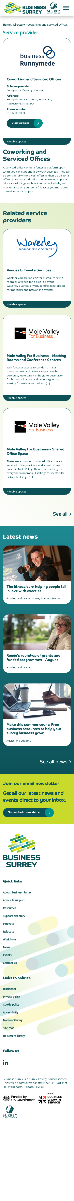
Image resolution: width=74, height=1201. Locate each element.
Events (7, 955)
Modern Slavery (12, 1020)
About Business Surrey (17, 892)
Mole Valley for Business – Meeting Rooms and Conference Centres (36, 357)
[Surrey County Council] (10, 1111)
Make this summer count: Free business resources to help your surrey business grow (34, 728)
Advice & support (14, 900)
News (6, 947)
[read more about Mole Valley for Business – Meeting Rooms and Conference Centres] (37, 332)
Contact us (10, 963)
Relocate (8, 931)
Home (7, 24)
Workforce (9, 939)
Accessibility (10, 1012)
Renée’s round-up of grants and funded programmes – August (33, 657)
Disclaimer (9, 989)
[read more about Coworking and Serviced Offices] (37, 56)
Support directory (14, 916)
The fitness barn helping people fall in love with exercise (36, 588)
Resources (9, 908)
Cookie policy (11, 1004)
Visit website (20, 122)
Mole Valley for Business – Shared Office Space (35, 451)
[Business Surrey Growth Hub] (37, 850)
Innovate (8, 924)
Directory (19, 24)
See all (60, 514)
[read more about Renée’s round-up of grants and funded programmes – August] (37, 632)
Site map (8, 1028)
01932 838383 (16, 113)
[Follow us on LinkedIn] (5, 1062)
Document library (14, 1036)
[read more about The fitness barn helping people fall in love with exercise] (37, 563)
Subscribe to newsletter (24, 812)
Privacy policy (11, 996)
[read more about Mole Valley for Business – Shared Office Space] (37, 426)
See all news (53, 762)
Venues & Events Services (29, 270)
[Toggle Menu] (66, 8)
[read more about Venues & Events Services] (37, 247)
